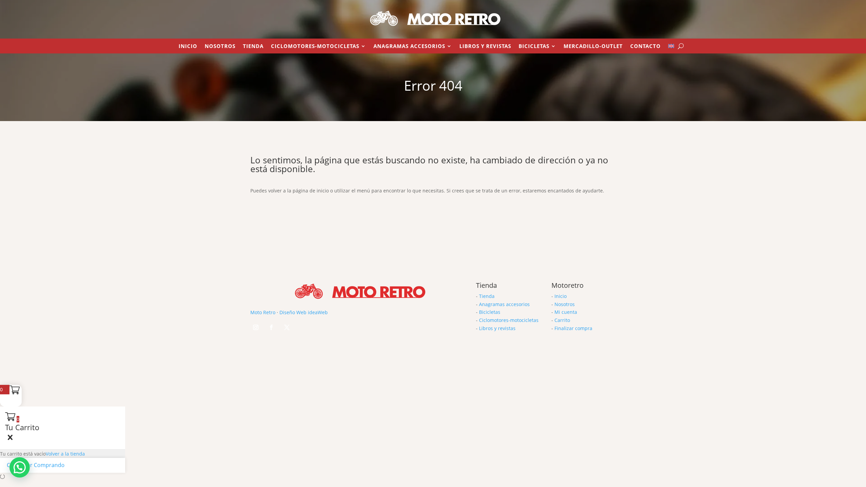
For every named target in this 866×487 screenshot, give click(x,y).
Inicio (188, 46)
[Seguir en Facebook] (271, 327)
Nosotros (220, 46)
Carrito (562, 320)
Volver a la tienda (65, 453)
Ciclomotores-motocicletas (509, 320)
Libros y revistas (485, 46)
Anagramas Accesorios (409, 46)
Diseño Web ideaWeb (303, 312)
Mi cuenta (565, 312)
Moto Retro (262, 312)
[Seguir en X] (286, 327)
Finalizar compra (573, 328)
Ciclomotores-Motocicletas (315, 46)
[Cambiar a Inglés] (671, 47)
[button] (19, 467)
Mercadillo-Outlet (593, 46)
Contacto (645, 46)
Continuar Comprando (36, 465)
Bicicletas (534, 46)
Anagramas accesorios (504, 304)
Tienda (253, 46)
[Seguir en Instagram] (255, 327)
